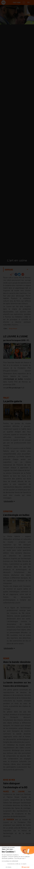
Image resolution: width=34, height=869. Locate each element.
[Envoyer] (22, 274)
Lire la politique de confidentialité (10, 861)
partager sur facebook (16, 274)
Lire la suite (8, 501)
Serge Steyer (13, 328)
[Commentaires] (12, 274)
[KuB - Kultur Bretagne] (8, 2)
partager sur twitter (19, 274)
